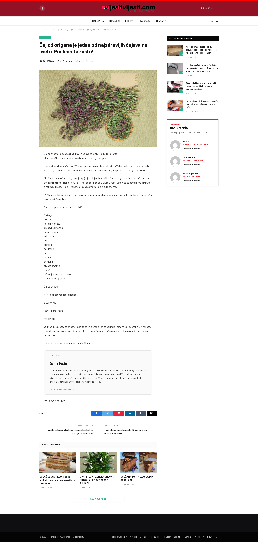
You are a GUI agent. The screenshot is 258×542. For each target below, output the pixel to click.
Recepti (129, 21)
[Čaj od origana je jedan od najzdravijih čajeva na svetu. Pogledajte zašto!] (98, 108)
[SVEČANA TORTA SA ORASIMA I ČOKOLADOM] (138, 462)
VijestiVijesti (78, 537)
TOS (217, 537)
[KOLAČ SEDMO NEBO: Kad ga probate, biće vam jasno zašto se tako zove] (57, 462)
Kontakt (161, 21)
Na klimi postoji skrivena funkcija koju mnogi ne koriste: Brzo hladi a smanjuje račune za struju (202, 68)
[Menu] (41, 21)
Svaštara (145, 21)
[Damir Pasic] (175, 161)
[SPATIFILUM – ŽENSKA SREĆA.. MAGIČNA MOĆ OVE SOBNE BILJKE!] (98, 462)
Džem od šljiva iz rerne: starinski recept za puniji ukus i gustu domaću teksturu (201, 86)
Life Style (53, 29)
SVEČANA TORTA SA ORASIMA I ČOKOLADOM (137, 478)
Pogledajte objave (192, 148)
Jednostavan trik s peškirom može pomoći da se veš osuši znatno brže (202, 104)
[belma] (175, 145)
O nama (143, 537)
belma (186, 141)
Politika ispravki (156, 537)
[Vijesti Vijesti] (129, 8)
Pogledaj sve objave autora (63, 389)
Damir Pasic (46, 60)
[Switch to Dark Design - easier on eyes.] (212, 21)
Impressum (199, 537)
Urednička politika (173, 537)
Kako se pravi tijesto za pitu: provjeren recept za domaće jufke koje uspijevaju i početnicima (202, 49)
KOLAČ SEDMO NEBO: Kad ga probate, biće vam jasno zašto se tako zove (57, 480)
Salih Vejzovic (190, 173)
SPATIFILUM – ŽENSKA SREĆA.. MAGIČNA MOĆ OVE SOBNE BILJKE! (97, 480)
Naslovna (98, 21)
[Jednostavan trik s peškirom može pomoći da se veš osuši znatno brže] (175, 105)
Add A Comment (98, 499)
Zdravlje (114, 21)
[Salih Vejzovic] (175, 177)
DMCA (209, 537)
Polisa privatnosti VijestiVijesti (124, 537)
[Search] (217, 21)
